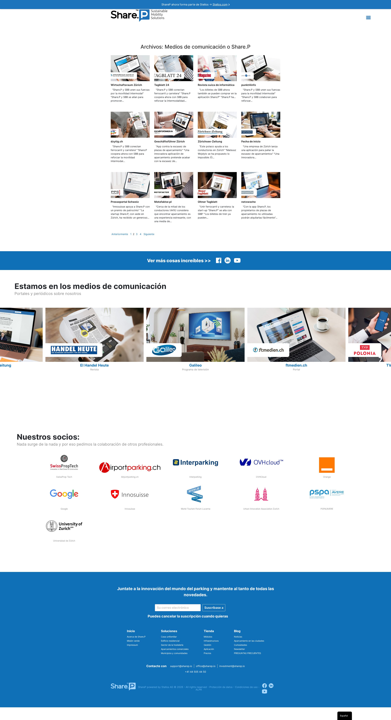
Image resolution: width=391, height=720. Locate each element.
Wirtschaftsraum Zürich (126, 84)
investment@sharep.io (232, 666)
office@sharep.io (206, 666)
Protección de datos (220, 687)
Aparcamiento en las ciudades (249, 640)
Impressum (132, 645)
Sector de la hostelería (172, 645)
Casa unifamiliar (169, 636)
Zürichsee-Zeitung (210, 141)
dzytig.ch (117, 141)
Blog (237, 631)
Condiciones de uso (246, 687)
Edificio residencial (170, 640)
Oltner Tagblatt (207, 201)
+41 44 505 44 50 (195, 671)
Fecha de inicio (250, 141)
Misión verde (133, 640)
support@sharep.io (181, 666)
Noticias (238, 636)
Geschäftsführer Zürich (169, 141)
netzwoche (248, 201)
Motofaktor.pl (163, 201)
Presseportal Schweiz (125, 201)
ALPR (199, 689)
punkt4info (248, 84)
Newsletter (239, 649)
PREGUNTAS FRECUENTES (247, 653)
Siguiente (149, 234)
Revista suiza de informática (216, 84)
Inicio (131, 631)
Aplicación (209, 649)
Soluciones (169, 631)
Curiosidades (240, 645)
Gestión (207, 645)
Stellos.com (220, 4)
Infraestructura (211, 640)
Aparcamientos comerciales (174, 649)
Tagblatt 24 (161, 84)
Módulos (208, 636)
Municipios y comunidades (174, 653)
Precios (207, 653)
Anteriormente (119, 234)
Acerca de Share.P (136, 636)
